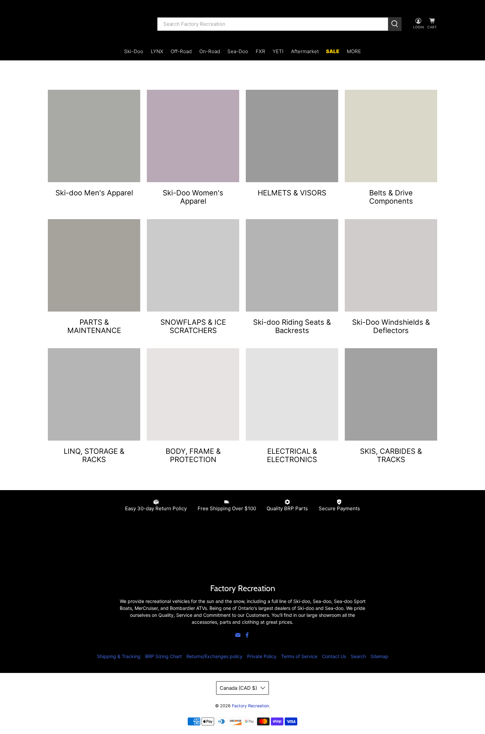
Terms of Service (299, 656)
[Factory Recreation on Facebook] (247, 636)
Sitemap (379, 656)
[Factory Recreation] (97, 24)
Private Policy (261, 656)
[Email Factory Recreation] (238, 636)
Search (358, 656)
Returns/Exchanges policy (214, 656)
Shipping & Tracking (119, 656)
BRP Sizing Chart (163, 656)
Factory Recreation (250, 705)
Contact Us (334, 656)
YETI (278, 51)
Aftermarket (305, 51)
